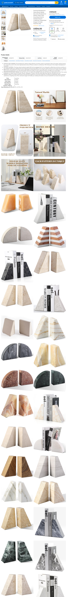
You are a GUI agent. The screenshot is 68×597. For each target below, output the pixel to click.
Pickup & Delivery (31, 6)
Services (11, 6)
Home (2, 8)
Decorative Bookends (46, 60)
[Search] (57, 2)
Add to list (54, 39)
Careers (43, 6)
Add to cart (57, 17)
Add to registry (62, 39)
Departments (5, 6)
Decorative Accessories (37, 60)
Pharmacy (38, 6)
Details (59, 36)
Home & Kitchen (7, 8)
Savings (16, 6)
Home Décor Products (14, 8)
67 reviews (42, 25)
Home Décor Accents (22, 8)
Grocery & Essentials (23, 6)
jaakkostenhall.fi (36, 36)
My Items (48, 6)
